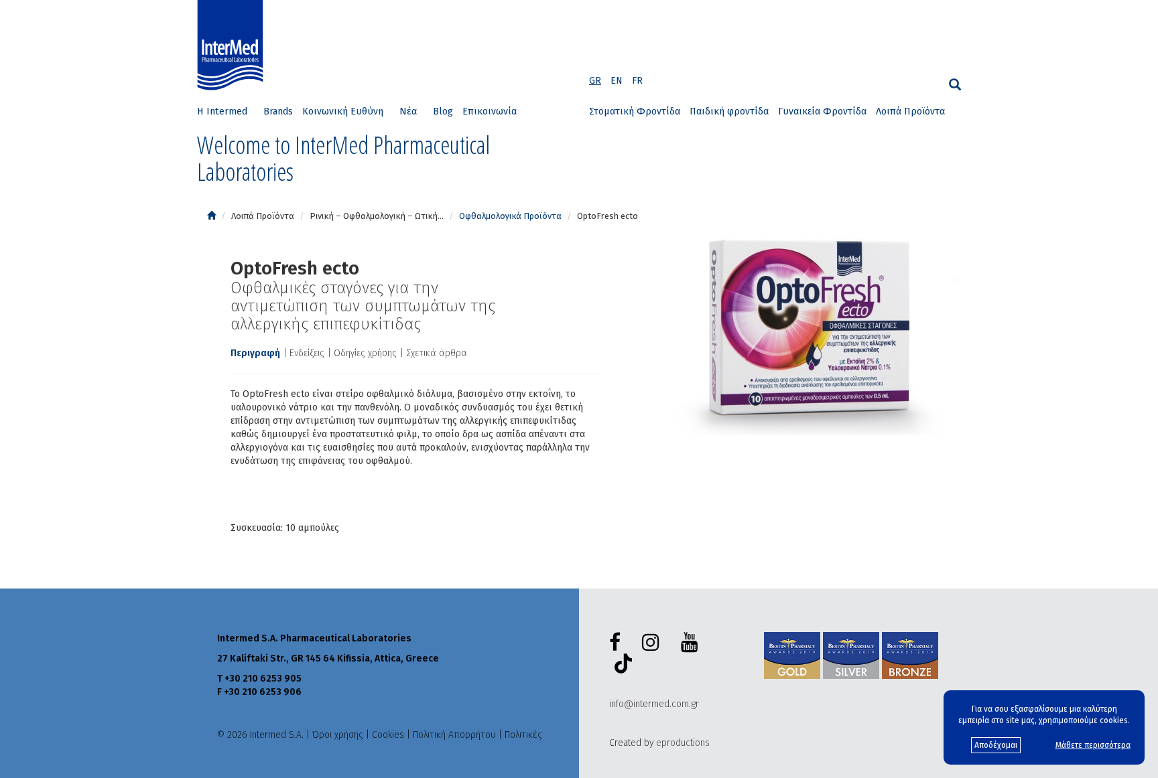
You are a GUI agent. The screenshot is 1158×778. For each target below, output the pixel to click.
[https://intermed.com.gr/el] (211, 216)
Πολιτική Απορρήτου (454, 735)
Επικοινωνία (489, 111)
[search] (955, 84)
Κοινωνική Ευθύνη (342, 111)
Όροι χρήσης (337, 735)
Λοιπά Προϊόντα (910, 111)
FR (637, 80)
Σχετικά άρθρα (436, 353)
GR (595, 80)
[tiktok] (620, 665)
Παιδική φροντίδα (729, 111)
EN (616, 80)
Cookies (388, 735)
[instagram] (653, 642)
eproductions (683, 743)
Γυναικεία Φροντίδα (822, 111)
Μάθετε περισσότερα (1093, 745)
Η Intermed (222, 111)
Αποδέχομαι (995, 745)
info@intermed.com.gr (654, 704)
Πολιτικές (523, 735)
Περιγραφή (255, 353)
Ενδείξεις (307, 353)
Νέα (408, 111)
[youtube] (692, 642)
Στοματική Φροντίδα (634, 111)
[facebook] (617, 642)
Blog (443, 111)
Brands (278, 111)
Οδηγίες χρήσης (365, 353)
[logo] (233, 45)
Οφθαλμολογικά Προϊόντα (510, 216)
